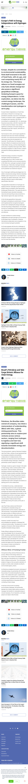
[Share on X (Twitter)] (20, 32)
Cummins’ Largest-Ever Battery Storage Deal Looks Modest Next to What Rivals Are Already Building (13, 682)
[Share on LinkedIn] (5, 32)
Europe (10, 14)
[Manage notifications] (25, 781)
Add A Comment (14, 356)
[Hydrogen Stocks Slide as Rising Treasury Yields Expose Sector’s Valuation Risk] (14, 316)
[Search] (26, 2)
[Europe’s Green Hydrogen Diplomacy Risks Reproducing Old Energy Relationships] (14, 338)
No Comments (21, 26)
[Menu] (2, 2)
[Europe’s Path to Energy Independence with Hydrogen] (14, 45)
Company (17, 734)
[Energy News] (14, 2)
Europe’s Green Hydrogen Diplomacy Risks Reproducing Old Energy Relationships (11, 348)
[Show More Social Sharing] (25, 32)
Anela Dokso (8, 26)
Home (6, 14)
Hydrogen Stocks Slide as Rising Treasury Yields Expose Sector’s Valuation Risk (13, 326)
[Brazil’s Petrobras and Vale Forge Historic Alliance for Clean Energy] (14, 396)
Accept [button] (11, 781)
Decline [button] (16, 781)
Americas (4, 366)
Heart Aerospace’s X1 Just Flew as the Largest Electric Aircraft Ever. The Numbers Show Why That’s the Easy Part (12, 706)
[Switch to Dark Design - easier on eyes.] (24, 2)
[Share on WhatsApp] (12, 32)
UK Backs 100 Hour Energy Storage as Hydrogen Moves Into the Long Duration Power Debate (13, 303)
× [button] (25, 767)
